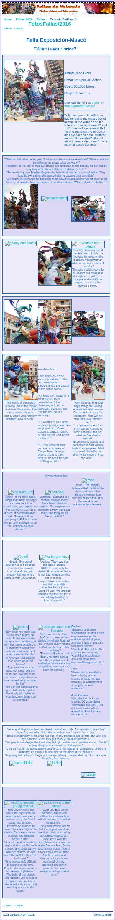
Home (8, 19)
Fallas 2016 (24, 19)
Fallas (41, 19)
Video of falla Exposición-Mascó (83, 104)
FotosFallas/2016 (49, 24)
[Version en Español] (110, 23)
